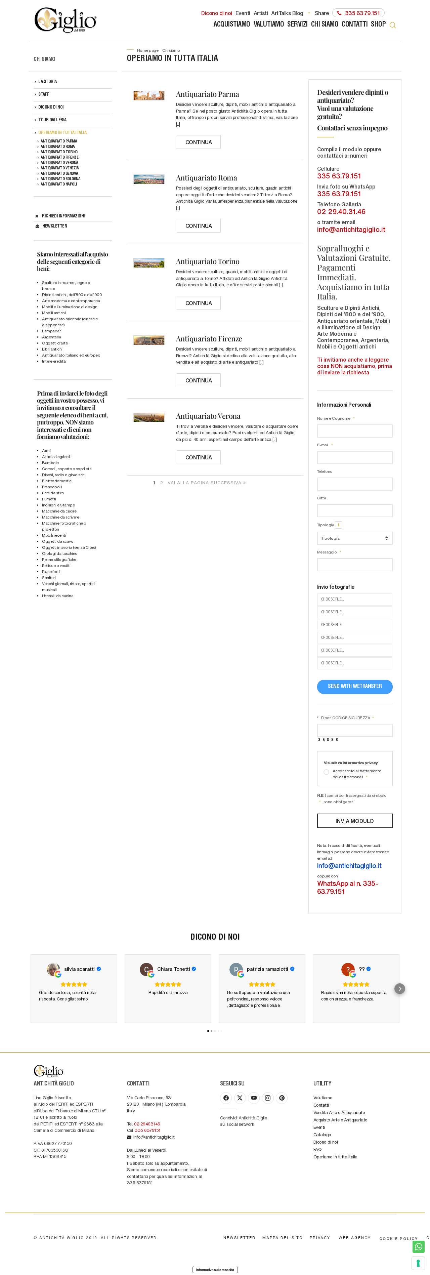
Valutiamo (269, 25)
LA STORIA (47, 82)
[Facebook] (226, 1098)
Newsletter (54, 226)
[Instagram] (268, 1098)
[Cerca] (392, 25)
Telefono (325, 471)
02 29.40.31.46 (341, 211)
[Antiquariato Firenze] (149, 340)
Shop (378, 25)
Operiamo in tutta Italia (62, 133)
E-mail (323, 444)
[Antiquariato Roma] (149, 179)
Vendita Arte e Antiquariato (339, 1112)
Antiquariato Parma (59, 141)
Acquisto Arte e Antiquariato (340, 1119)
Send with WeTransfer (355, 687)
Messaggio (327, 551)
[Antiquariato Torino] (149, 263)
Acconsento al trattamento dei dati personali (357, 773)
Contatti (355, 25)
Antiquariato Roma (58, 147)
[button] (30, 988)
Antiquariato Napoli (59, 184)
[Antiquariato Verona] (149, 417)
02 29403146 (147, 1123)
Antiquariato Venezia (60, 168)
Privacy (320, 1237)
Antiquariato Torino (59, 152)
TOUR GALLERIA (52, 120)
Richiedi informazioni (63, 216)
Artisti (261, 12)
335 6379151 (148, 1130)
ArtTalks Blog (287, 12)
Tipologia (326, 524)
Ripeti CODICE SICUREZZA (346, 717)
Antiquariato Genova (59, 174)
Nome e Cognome (334, 418)
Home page (148, 50)
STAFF (43, 95)
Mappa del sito (282, 1237)
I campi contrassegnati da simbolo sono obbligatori (352, 798)
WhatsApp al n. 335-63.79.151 (347, 887)
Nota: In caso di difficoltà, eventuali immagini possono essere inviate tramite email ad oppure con (353, 869)
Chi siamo (325, 25)
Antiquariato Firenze (59, 158)
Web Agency (355, 1237)
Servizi (297, 25)
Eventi (242, 12)
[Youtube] (254, 1098)
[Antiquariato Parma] (149, 95)
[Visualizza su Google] (53, 969)
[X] (240, 1098)
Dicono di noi (216, 12)
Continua (198, 142)
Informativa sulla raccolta (215, 1270)
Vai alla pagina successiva (205, 482)
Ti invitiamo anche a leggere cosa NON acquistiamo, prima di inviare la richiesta (354, 366)
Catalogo (322, 1134)
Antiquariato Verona (59, 163)
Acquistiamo (232, 25)
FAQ (317, 1149)
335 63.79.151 (339, 176)
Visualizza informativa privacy (351, 762)
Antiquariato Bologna (60, 179)
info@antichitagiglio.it (351, 229)
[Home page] (66, 21)
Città (321, 497)
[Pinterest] (282, 1098)
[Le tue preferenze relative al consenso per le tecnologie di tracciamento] (418, 1263)
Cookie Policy (398, 1238)
